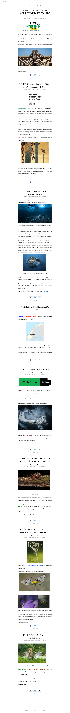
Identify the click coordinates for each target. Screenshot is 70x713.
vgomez (5, 1)
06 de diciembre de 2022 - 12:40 (34, 537)
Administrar (43, 710)
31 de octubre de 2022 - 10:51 (34, 640)
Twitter (35, 75)
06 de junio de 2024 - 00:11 (34, 312)
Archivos (35, 710)
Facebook (30, 75)
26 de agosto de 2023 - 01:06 (34, 466)
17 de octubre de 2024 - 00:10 (34, 89)
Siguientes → (41, 700)
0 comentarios (35, 77)
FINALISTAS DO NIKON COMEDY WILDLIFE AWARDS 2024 (35, 13)
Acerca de (26, 710)
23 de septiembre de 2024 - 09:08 (34, 196)
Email (39, 75)
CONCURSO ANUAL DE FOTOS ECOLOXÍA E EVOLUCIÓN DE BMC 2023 (35, 461)
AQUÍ (25, 41)
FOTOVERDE (43, 18)
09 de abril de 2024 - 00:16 (34, 374)
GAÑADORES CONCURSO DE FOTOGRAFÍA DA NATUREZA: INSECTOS (35, 532)
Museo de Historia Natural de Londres (32, 118)
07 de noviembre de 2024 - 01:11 (34, 18)
